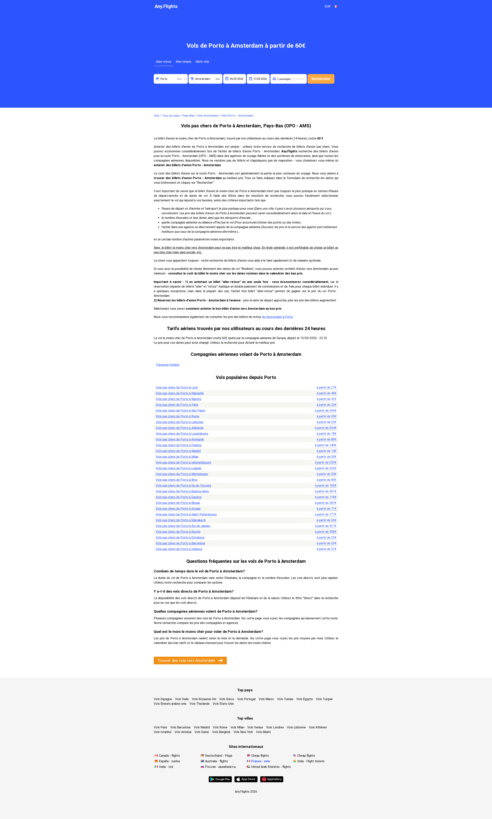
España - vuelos (169, 761)
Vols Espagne (163, 699)
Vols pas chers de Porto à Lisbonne (180, 422)
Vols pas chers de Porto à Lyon (177, 387)
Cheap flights (260, 755)
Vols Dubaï (201, 732)
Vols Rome (220, 727)
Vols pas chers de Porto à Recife (178, 532)
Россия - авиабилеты (220, 767)
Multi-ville (202, 61)
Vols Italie (182, 699)
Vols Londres (275, 727)
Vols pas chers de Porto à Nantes (178, 399)
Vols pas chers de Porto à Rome (177, 416)
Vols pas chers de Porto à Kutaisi (178, 508)
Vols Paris (160, 727)
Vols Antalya (183, 732)
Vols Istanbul (162, 732)
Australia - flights (216, 761)
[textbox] (171, 79)
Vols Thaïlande (199, 704)
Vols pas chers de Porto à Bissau (178, 503)
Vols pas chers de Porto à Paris (177, 405)
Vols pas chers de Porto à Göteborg (180, 537)
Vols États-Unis (223, 704)
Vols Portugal (246, 699)
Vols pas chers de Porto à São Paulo (180, 410)
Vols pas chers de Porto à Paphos (179, 445)
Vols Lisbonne (296, 727)
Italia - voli (166, 767)
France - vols (260, 761)
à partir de (326, 387)
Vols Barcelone (180, 727)
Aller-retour (163, 61)
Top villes (245, 718)
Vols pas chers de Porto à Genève (179, 497)
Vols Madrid (202, 727)
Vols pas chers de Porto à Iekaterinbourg (183, 462)
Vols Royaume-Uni (204, 699)
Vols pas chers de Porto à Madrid (178, 451)
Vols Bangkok (221, 732)
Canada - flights (169, 755)
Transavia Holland (167, 365)
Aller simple (183, 61)
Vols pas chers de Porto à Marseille (180, 393)
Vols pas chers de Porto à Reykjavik (180, 439)
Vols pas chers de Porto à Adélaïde (180, 428)
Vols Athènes (318, 727)
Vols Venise (255, 727)
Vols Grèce (226, 699)
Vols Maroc (266, 699)
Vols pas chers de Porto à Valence (179, 549)
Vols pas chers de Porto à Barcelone (180, 543)
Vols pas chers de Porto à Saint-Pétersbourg (186, 514)
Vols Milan (237, 727)
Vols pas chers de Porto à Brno (177, 480)
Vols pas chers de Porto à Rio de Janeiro (183, 526)
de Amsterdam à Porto (277, 317)
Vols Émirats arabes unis (170, 704)
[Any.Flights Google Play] (220, 781)
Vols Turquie (324, 699)
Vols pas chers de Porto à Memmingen (182, 474)
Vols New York (243, 732)
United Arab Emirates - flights (271, 767)
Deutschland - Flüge (218, 755)
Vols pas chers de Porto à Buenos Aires (182, 491)
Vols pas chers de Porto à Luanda (178, 468)
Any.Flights (166, 6)
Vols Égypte (304, 699)
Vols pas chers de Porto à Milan (177, 457)
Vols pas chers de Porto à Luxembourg (182, 433)
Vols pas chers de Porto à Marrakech (181, 520)
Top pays (245, 690)
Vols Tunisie (285, 699)
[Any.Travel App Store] (246, 781)
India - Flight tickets (311, 761)
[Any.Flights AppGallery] (271, 781)
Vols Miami (263, 732)
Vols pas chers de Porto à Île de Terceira (183, 485)
